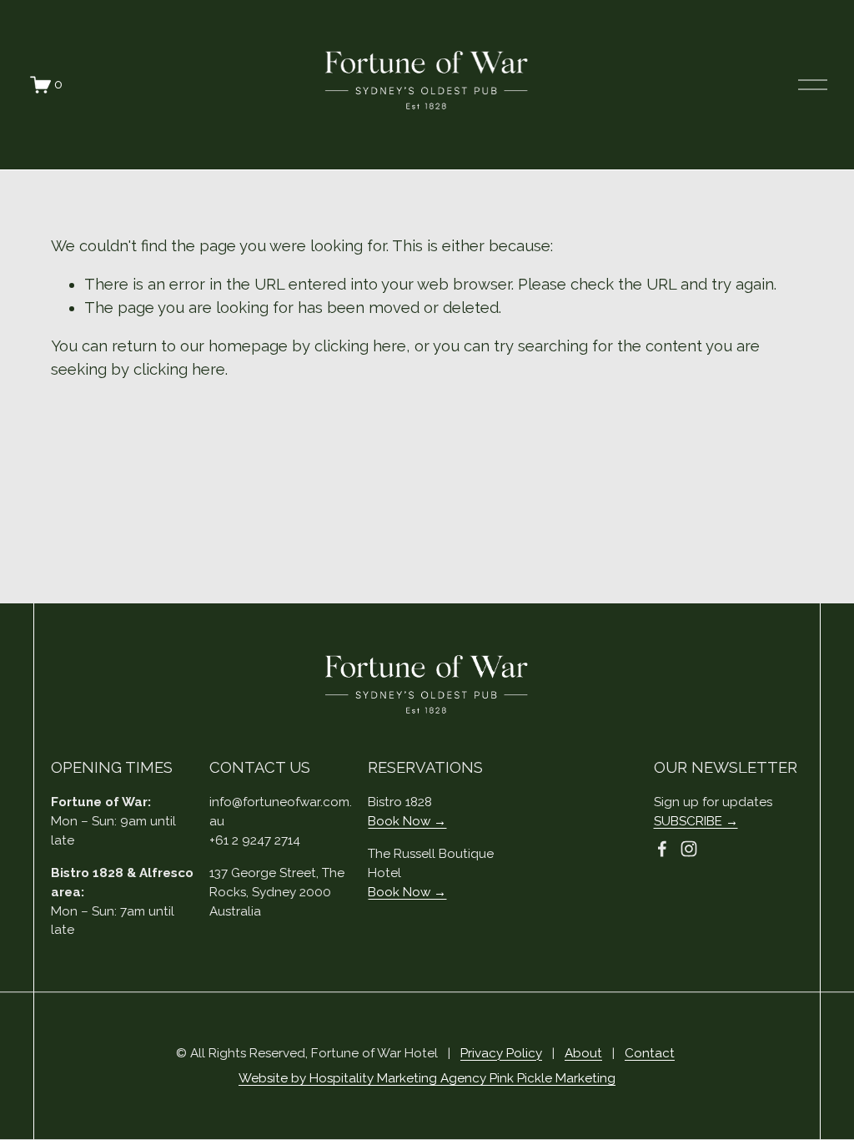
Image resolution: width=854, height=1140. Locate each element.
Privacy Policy (501, 1053)
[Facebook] (662, 848)
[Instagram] (689, 848)
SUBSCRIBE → (696, 821)
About (583, 1053)
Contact (650, 1053)
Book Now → (407, 821)
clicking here (360, 346)
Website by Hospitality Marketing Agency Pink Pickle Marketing (427, 1078)
